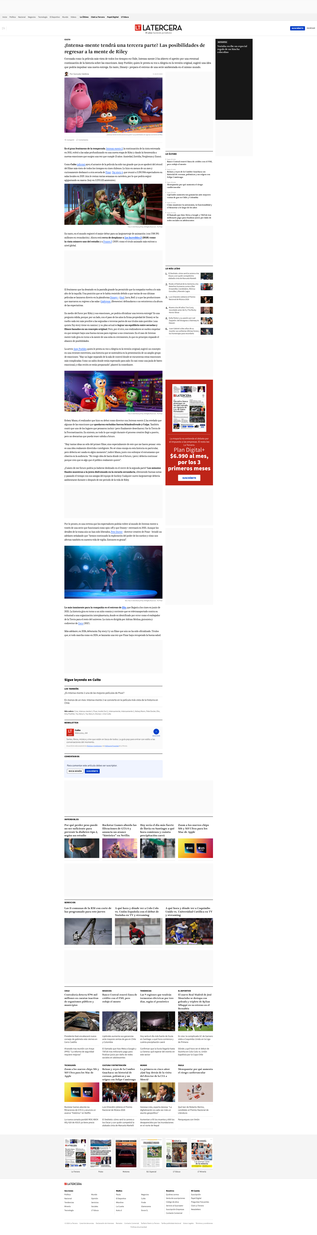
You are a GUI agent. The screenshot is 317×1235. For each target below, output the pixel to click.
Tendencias (145, 991)
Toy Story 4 (89, 714)
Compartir (70, 140)
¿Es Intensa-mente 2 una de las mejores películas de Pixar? (94, 692)
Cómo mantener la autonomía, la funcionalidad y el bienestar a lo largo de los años (189, 206)
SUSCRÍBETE (189, 478)
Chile (67, 991)
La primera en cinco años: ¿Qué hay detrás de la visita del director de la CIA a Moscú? (155, 1074)
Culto (67, 39)
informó (81, 164)
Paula (181, 1065)
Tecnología (42, 17)
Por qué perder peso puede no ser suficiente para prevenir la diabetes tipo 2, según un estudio (81, 830)
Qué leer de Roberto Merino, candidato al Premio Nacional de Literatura (193, 1110)
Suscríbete (93, 771)
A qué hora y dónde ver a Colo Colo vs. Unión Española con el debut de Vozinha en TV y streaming (137, 912)
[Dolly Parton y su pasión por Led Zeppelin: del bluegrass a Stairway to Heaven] (207, 320)
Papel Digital (113, 17)
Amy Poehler (80, 348)
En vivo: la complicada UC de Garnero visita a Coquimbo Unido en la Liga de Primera (195, 1039)
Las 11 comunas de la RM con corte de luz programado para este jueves (87, 910)
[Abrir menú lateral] (4, 28)
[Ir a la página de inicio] (158, 28)
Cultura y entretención (114, 1065)
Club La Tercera (98, 17)
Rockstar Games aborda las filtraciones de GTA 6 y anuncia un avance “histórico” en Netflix (119, 830)
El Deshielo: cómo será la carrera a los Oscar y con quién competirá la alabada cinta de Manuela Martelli (183, 276)
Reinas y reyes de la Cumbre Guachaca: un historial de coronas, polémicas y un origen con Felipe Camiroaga (188, 174)
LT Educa (125, 17)
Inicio (4, 17)
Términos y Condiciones (94, 746)
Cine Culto (107, 714)
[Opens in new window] (126, 1168)
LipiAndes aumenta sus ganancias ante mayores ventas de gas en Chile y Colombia (189, 196)
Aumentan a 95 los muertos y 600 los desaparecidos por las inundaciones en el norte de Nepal (157, 1122)
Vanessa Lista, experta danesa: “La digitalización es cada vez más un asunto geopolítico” (156, 1110)
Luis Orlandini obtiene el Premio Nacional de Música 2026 (182, 298)
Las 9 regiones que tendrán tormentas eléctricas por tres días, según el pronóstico (156, 998)
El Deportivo (55, 17)
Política (13, 17)
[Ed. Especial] (151, 1168)
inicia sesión (75, 771)
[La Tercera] (75, 1168)
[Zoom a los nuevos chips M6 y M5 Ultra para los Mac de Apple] (195, 848)
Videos (73, 17)
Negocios (32, 17)
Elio (158, 711)
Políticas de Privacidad (112, 746)
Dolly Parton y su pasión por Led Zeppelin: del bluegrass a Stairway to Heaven (184, 320)
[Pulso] (101, 1168)
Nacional (22, 17)
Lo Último (84, 17)
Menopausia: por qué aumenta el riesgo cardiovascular (185, 186)
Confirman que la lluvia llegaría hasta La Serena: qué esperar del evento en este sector (157, 1051)
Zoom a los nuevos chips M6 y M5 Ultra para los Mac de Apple (193, 829)
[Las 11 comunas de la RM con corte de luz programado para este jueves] (88, 931)
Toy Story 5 (80, 714)
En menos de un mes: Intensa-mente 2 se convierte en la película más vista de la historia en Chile (111, 701)
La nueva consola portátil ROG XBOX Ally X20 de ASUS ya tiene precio (81, 1121)
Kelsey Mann (140, 711)
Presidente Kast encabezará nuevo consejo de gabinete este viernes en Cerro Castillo (80, 1039)
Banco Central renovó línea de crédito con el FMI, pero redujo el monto (189, 163)
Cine (76, 711)
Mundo (65, 17)
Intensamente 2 (127, 711)
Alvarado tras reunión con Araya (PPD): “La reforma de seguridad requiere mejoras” (79, 1051)
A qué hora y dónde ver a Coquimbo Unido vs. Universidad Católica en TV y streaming (188, 912)
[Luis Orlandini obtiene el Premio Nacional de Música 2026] (207, 299)
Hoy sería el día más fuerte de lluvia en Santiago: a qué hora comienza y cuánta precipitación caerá (157, 830)
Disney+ (114, 297)
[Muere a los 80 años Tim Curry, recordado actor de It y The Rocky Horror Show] (207, 310)
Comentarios (83, 140)
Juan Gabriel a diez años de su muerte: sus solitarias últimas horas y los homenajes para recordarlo (184, 331)
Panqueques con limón (188, 1119)
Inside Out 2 (103, 711)
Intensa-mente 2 (85, 711)
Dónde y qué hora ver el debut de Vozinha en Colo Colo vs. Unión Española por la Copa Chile (193, 1051)
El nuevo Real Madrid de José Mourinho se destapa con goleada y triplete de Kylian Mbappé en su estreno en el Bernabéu (195, 1002)
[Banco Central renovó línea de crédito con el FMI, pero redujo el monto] (119, 1021)
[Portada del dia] (189, 430)
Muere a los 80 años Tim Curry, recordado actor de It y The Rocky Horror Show (182, 310)
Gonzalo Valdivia (81, 73)
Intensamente (114, 711)
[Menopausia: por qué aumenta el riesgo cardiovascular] (195, 1092)
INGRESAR (311, 28)
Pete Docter (117, 531)
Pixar (108, 172)
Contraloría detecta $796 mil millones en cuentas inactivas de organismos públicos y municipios (81, 1000)
